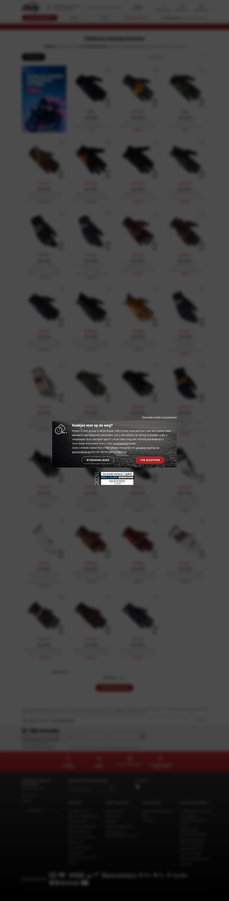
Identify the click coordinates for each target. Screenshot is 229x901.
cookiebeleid (121, 443)
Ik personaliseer (97, 459)
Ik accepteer (151, 459)
